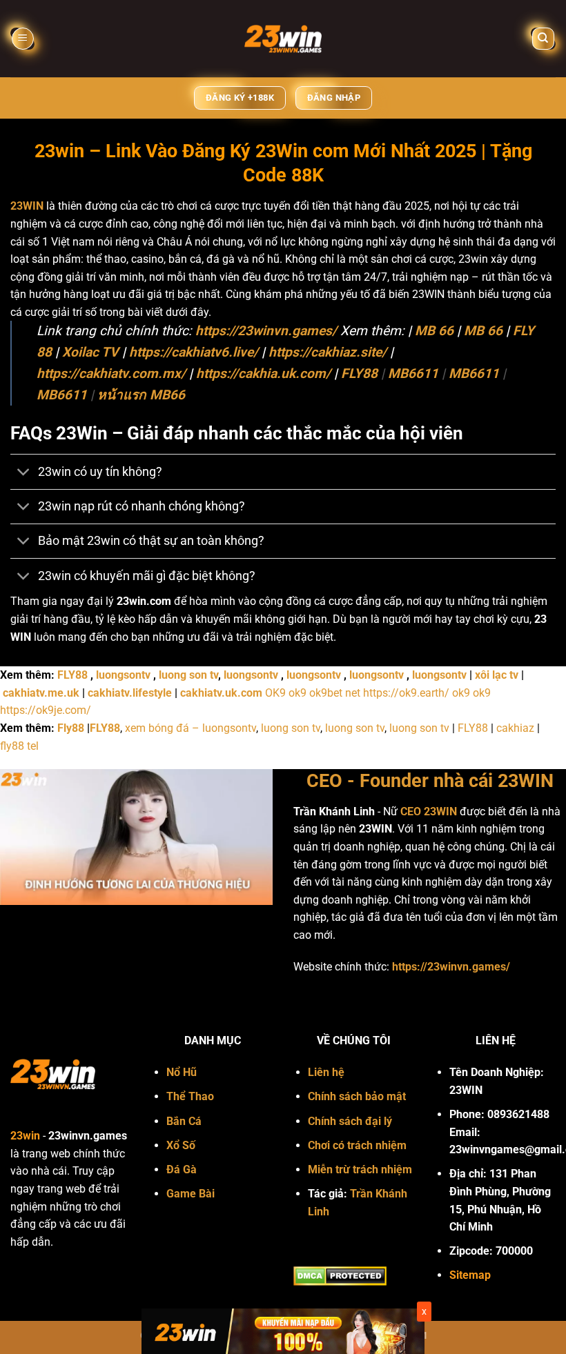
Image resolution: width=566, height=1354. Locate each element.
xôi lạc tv (496, 674)
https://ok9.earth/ (406, 692)
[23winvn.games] (283, 38)
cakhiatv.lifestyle (130, 692)
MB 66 (434, 331)
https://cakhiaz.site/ (328, 352)
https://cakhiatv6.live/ (193, 352)
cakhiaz (515, 728)
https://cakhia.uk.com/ (263, 373)
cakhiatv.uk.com (221, 692)
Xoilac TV (90, 352)
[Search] (543, 39)
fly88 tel (19, 746)
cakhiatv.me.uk (41, 692)
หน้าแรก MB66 (141, 395)
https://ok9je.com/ (45, 710)
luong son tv (188, 674)
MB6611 (413, 373)
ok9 (297, 692)
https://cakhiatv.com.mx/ (111, 373)
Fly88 (70, 728)
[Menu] (23, 39)
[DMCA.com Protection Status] (340, 1275)
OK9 (275, 692)
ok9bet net (334, 692)
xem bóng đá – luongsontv (190, 728)
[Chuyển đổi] (23, 473)
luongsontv (123, 674)
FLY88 (359, 373)
